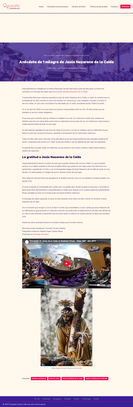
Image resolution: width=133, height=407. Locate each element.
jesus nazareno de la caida (73, 379)
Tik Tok (37, 399)
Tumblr (96, 399)
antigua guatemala (39, 379)
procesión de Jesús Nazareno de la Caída (71, 92)
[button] (86, 6)
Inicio (45, 55)
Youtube (67, 399)
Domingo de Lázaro (41, 234)
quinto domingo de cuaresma (96, 379)
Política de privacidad (98, 6)
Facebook (46, 399)
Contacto (114, 6)
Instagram (57, 399)
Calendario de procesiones (57, 6)
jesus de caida (54, 379)
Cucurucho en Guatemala (69, 68)
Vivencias (51, 55)
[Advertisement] (66, 28)
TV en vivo (125, 6)
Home (41, 6)
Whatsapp (86, 399)
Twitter (76, 399)
